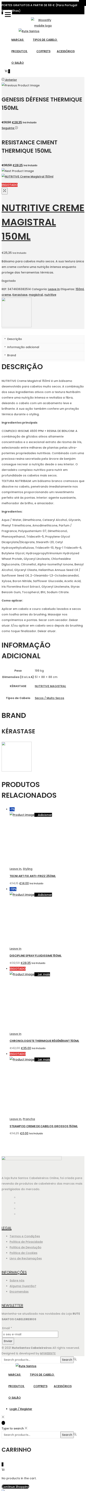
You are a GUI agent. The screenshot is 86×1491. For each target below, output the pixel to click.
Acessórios (66, 51)
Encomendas (19, 1292)
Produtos (19, 51)
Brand (11, 355)
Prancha (29, 1119)
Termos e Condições (25, 1236)
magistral (36, 295)
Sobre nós (17, 1280)
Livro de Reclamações (26, 1258)
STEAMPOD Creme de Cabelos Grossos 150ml (44, 1126)
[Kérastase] (17, 326)
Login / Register (21, 1409)
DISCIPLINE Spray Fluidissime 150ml (36, 956)
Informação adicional (22, 347)
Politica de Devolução (25, 1247)
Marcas (17, 40)
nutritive (50, 295)
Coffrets (43, 51)
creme (6, 295)
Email (7, 1328)
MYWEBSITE (48, 1353)
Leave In (54, 289)
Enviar (8, 1341)
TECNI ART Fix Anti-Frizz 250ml (33, 876)
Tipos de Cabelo (45, 40)
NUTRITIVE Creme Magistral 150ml (43, 222)
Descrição (14, 339)
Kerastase (19, 295)
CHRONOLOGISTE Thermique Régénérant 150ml (44, 1041)
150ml (80, 289)
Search (67, 1360)
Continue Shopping (15, 1487)
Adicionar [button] (45, 815)
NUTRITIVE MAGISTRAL (50, 686)
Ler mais (44, 974)
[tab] (43, 339)
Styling (27, 869)
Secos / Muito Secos (49, 698)
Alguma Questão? (23, 1286)
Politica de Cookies (23, 1253)
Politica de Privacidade (26, 1242)
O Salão (17, 63)
